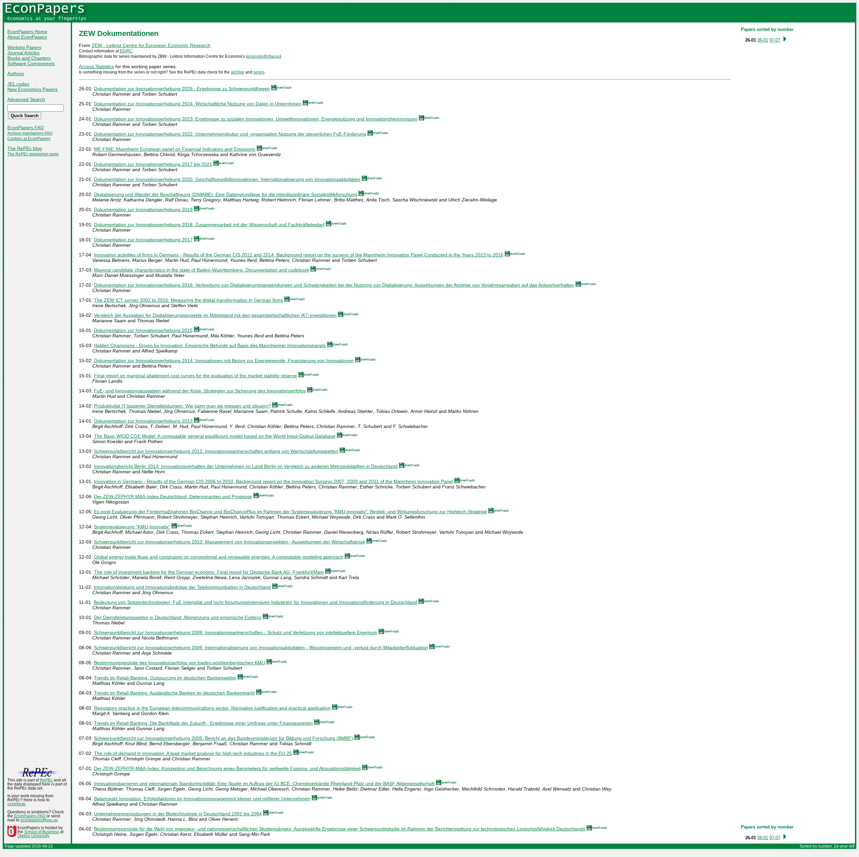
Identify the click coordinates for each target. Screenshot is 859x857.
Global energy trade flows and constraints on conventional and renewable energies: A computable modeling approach (218, 557)
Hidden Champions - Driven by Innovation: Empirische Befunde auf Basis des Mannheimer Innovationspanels (210, 345)
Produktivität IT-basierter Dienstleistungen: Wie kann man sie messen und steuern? (182, 406)
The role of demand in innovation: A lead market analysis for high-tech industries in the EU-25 (193, 753)
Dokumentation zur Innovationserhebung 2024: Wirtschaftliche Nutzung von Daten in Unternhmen (197, 103)
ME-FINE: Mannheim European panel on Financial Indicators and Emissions (174, 149)
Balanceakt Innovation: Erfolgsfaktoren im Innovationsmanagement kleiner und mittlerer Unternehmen (202, 798)
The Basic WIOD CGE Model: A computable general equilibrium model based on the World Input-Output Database (215, 436)
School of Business (41, 832)
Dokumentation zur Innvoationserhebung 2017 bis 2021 (153, 164)
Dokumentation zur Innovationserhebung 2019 (143, 209)
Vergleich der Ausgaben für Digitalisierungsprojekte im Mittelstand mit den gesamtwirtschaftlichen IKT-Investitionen (215, 315)
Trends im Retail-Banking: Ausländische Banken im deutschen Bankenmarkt (174, 693)
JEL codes (18, 84)
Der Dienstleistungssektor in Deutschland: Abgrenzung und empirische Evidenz (177, 617)
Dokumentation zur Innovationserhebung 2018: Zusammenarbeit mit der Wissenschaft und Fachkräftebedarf (209, 224)
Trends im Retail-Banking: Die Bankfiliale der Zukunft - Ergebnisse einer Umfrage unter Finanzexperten (203, 723)
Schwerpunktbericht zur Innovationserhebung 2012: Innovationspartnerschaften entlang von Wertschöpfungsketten (216, 451)
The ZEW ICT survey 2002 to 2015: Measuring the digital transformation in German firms (188, 300)
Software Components (31, 63)
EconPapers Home (27, 31)
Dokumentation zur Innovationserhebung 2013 (143, 421)
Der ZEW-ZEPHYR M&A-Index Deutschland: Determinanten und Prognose (173, 496)
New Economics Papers (32, 89)
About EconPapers (27, 37)
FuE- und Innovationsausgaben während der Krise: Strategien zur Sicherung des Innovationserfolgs (200, 390)
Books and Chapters (29, 58)
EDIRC (126, 51)
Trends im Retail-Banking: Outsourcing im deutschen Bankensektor (165, 677)
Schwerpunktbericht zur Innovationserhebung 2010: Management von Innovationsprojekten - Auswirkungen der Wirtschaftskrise (229, 541)
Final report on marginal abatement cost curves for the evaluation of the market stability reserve (195, 375)
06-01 (762, 40)
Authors (15, 73)
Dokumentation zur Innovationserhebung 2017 (143, 239)
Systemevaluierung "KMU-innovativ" (132, 526)
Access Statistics (96, 66)
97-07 (774, 40)
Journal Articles (23, 52)
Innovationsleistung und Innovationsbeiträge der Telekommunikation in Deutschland (182, 587)
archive (237, 72)
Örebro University (33, 836)
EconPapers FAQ (25, 127)
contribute (16, 804)
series (258, 72)
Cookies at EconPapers (28, 139)
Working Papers (24, 47)
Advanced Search (26, 99)
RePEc (46, 780)
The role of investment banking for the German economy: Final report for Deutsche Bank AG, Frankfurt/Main (209, 572)
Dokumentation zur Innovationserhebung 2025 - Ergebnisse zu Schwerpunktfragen (182, 88)
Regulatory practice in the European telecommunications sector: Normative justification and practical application (212, 708)
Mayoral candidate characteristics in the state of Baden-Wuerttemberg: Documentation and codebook (201, 270)
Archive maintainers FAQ (29, 133)
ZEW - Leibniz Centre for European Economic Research (151, 45)
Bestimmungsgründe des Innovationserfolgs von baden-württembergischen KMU (179, 662)
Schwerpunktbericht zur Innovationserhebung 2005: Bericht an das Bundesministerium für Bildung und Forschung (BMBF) (223, 738)
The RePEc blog (24, 148)
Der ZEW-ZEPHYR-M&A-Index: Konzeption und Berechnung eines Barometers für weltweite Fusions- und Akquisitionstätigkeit (227, 768)
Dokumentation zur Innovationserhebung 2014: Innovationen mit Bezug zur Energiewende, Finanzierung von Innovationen (224, 360)
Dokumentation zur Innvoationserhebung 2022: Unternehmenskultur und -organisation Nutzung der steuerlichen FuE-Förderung (230, 134)
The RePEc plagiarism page (33, 154)
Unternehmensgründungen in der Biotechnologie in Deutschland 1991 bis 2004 (178, 813)
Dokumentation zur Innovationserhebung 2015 (143, 330)
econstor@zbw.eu (263, 56)
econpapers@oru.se (39, 820)
